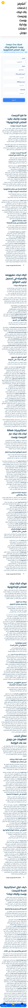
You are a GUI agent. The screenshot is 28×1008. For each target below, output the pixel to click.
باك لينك (10, 146)
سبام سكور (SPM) (21, 82)
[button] (3, 2)
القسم (23, 58)
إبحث (13, 100)
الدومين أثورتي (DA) (20, 74)
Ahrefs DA (22, 89)
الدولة (23, 66)
